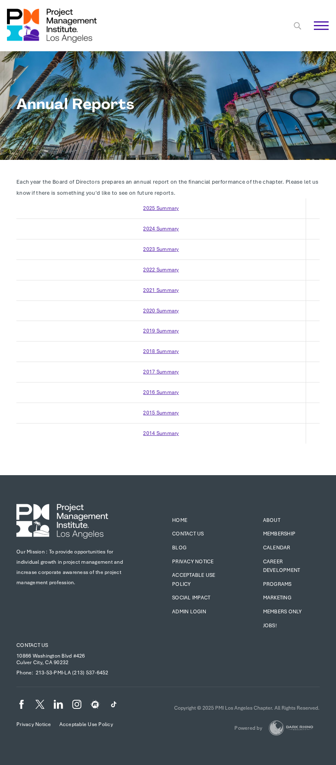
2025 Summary (161, 208)
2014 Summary (161, 433)
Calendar (277, 547)
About (271, 520)
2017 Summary (161, 372)
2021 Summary (161, 290)
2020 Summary (161, 310)
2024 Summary (161, 228)
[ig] (77, 704)
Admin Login (189, 611)
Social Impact (191, 597)
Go (317, 35)
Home (179, 520)
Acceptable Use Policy (86, 724)
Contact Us (188, 533)
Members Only (282, 611)
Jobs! (270, 625)
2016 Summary (161, 392)
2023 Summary (161, 249)
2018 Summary (161, 351)
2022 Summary (161, 269)
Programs (277, 584)
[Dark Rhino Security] (291, 727)
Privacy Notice (193, 561)
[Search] (297, 26)
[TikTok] (114, 704)
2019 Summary (161, 331)
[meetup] (95, 704)
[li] (58, 704)
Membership (279, 533)
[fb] (21, 704)
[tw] (40, 704)
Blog (179, 547)
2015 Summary (161, 413)
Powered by (248, 728)
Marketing (277, 597)
